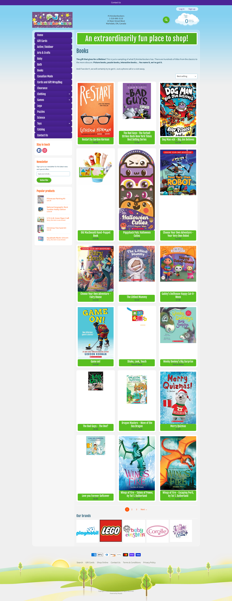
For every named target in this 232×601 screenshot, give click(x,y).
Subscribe (44, 180)
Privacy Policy (149, 562)
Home (40, 35)
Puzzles (41, 111)
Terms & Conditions (132, 562)
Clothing (54, 94)
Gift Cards (42, 41)
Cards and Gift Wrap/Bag (49, 82)
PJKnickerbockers (115, 591)
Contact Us (42, 135)
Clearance (42, 88)
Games (54, 100)
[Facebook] (39, 150)
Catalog (41, 129)
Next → (144, 509)
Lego (39, 106)
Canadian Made (45, 76)
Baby (39, 58)
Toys (54, 124)
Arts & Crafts (43, 52)
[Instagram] (44, 150)
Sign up (192, 9)
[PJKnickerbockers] (52, 20)
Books (40, 70)
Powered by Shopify (116, 593)
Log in (181, 9)
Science (41, 117)
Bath (39, 64)
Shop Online (102, 562)
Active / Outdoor (45, 47)
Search (80, 562)
